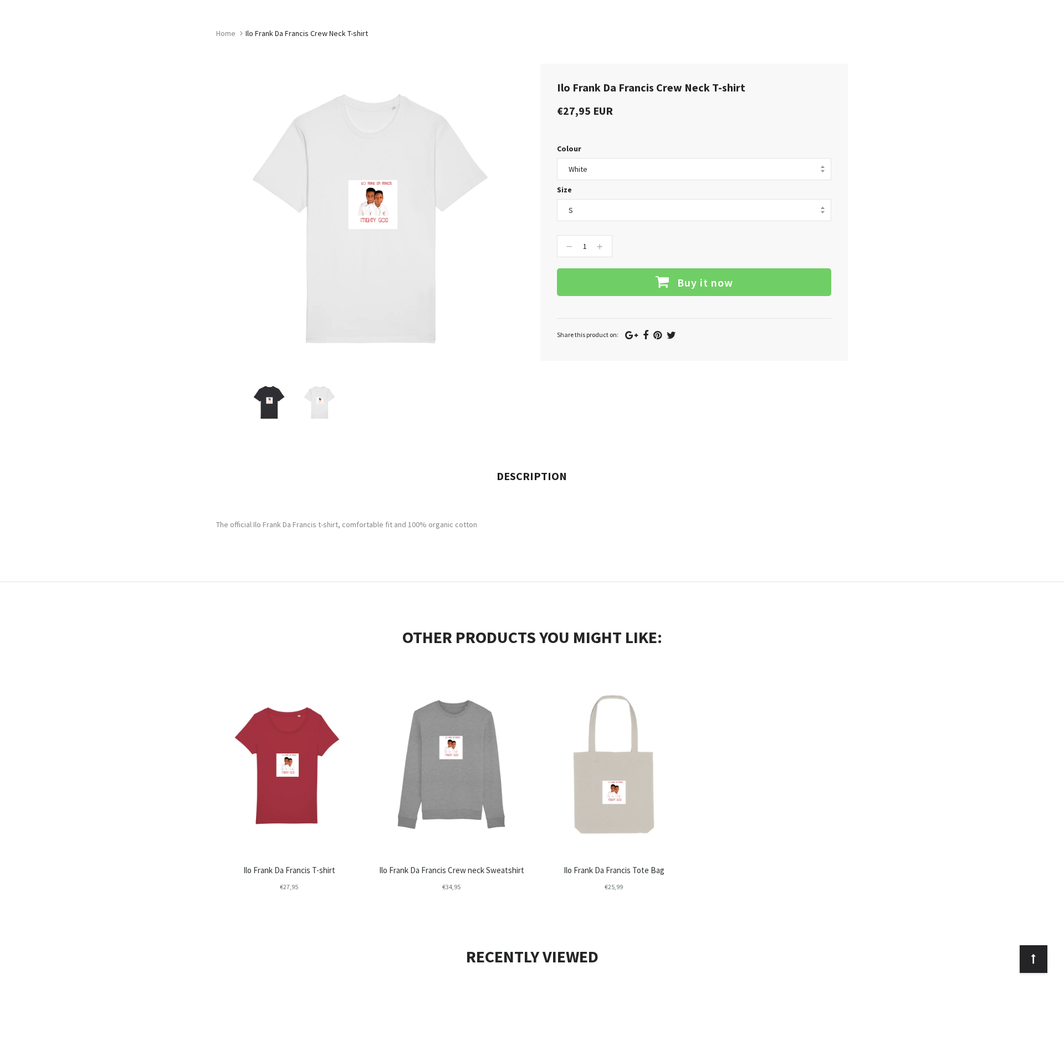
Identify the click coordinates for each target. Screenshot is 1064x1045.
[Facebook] (645, 335)
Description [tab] (532, 476)
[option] (269, 402)
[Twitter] (671, 335)
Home (226, 33)
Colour (569, 149)
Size (564, 190)
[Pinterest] (657, 335)
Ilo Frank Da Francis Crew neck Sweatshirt (451, 870)
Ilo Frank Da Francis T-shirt (289, 870)
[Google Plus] (631, 335)
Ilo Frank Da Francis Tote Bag (614, 870)
